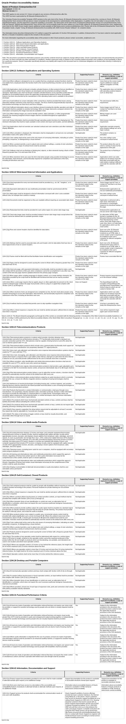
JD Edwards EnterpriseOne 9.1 (37, 16)
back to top (5, 67)
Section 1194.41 (9, 54)
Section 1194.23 (9, 46)
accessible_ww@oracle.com (85, 38)
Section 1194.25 (9, 49)
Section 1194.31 (9, 52)
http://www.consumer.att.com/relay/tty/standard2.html (82, 712)
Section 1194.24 (9, 47)
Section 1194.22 (9, 44)
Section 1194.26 (9, 51)
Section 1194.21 (9, 42)
